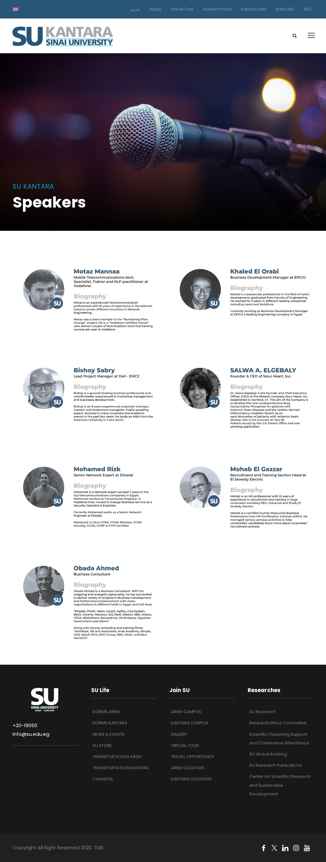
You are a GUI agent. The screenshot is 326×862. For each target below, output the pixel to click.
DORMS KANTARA (110, 723)
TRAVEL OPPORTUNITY (192, 757)
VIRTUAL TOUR (185, 745)
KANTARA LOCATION (191, 779)
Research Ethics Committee (278, 723)
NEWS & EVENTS (108, 734)
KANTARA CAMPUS (189, 723)
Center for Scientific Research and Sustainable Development (280, 785)
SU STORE (102, 745)
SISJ (307, 9)
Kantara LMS (253, 9)
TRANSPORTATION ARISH (117, 757)
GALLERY (179, 734)
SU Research (262, 712)
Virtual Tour (182, 9)
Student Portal (217, 9)
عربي (135, 9)
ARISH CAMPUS (186, 712)
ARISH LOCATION (187, 768)
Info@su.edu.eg (31, 734)
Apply (155, 9)
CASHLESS (103, 779)
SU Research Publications (275, 765)
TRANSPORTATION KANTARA (121, 768)
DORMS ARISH (106, 712)
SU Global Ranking (268, 754)
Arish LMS (284, 9)
